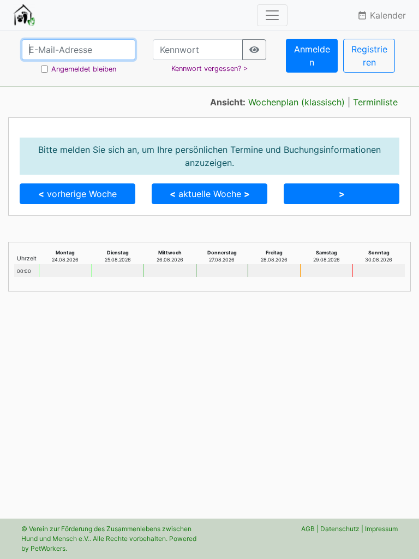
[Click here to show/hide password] (254, 49)
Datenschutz (340, 529)
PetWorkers (48, 548)
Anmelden (312, 56)
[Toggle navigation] (272, 15)
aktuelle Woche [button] (210, 193)
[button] (341, 193)
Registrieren (369, 56)
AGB (308, 529)
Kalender (381, 15)
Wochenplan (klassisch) (296, 102)
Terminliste (375, 102)
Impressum (381, 529)
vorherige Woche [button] (77, 193)
